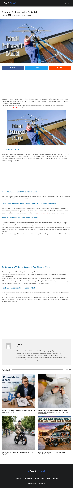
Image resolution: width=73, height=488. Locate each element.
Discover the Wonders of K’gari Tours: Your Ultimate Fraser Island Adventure (52, 453)
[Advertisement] (36, 84)
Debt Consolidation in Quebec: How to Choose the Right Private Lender (18, 411)
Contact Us (19, 478)
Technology (26, 334)
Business (12, 334)
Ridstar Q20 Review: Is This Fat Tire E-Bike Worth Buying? (17, 453)
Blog (9, 15)
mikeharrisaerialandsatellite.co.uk (12, 108)
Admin (5, 15)
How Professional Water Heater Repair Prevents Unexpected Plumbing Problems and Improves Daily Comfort (53, 412)
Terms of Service (52, 478)
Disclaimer (28, 478)
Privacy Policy (39, 478)
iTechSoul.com (41, 483)
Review (18, 334)
